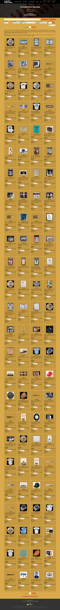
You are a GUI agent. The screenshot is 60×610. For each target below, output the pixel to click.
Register (44, 0)
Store (37, 1)
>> (37, 593)
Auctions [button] (25, 1)
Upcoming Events (17, 1)
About (49, 1)
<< (22, 27)
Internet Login (49, 0)
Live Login (53, 0)
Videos (44, 1)
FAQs (41, 1)
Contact (53, 1)
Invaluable (25, 32)
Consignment (32, 1)
